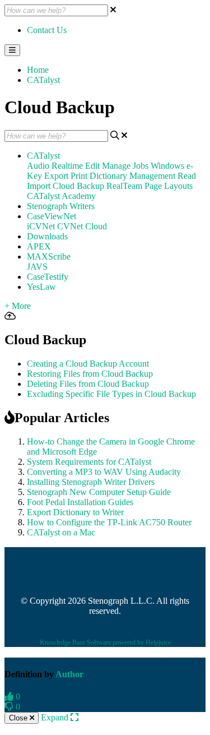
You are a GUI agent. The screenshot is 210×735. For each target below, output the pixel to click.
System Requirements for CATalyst (89, 461)
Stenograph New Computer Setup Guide (99, 492)
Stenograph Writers (61, 206)
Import (38, 186)
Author (69, 674)
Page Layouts (168, 186)
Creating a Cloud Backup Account (88, 363)
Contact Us (47, 30)
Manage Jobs (125, 165)
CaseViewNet (51, 216)
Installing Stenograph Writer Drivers (91, 482)
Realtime (67, 165)
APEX (39, 246)
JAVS (37, 266)
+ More (17, 306)
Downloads (47, 236)
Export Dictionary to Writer (75, 512)
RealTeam (124, 186)
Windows (167, 165)
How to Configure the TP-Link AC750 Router (109, 522)
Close (19, 718)
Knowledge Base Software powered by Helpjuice (105, 642)
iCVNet (41, 226)
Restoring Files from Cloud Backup (90, 373)
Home (38, 70)
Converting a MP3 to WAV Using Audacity (104, 472)
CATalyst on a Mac (61, 532)
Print (79, 176)
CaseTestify (47, 276)
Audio (38, 165)
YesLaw (41, 287)
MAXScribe (49, 256)
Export (56, 176)
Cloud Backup (78, 186)
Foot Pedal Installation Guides (80, 502)
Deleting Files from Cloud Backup (88, 384)
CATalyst (43, 80)
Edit (92, 165)
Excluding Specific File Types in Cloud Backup (111, 394)
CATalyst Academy (61, 196)
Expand (56, 717)
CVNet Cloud (82, 226)
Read (187, 176)
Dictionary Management (132, 176)
